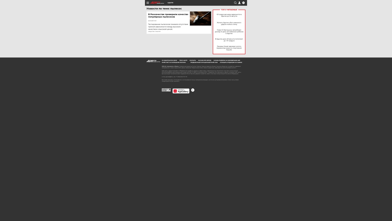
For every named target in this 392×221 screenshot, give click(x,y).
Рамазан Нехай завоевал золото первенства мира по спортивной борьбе (229, 48)
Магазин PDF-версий (204, 60)
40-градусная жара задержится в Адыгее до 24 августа (229, 15)
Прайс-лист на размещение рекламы (174, 62)
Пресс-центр (183, 60)
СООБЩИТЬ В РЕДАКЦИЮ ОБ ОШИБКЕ (231, 62)
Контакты (193, 60)
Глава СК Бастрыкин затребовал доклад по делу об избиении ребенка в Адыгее (229, 31)
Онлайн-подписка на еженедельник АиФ (227, 60)
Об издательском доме (169, 60)
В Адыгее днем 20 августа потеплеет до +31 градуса (229, 40)
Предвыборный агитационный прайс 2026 (204, 62)
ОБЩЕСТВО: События (154, 31)
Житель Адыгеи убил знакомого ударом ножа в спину (229, 23)
